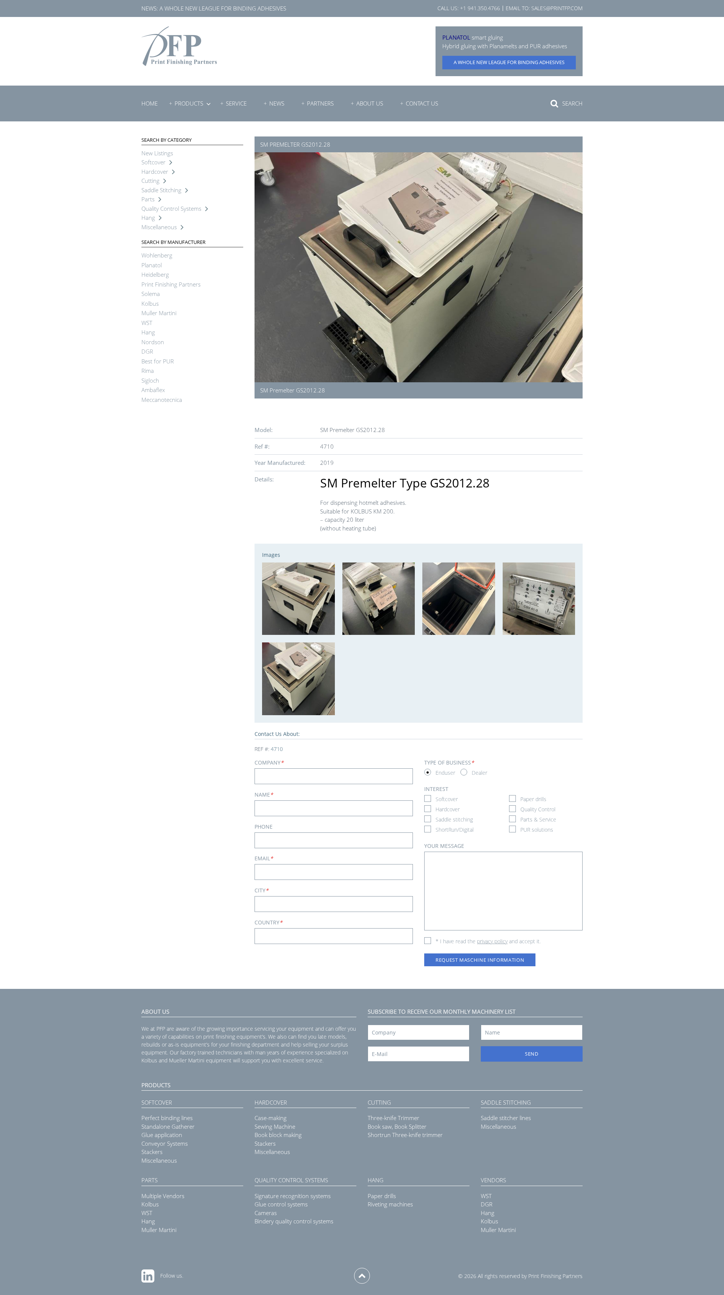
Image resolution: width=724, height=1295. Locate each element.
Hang (148, 217)
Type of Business (449, 762)
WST (146, 322)
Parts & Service (538, 819)
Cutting (150, 180)
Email (264, 858)
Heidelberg (155, 274)
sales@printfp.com (557, 8)
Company (269, 762)
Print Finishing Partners (171, 284)
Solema (150, 293)
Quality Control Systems (171, 208)
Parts (148, 199)
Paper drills (533, 799)
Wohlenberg (156, 255)
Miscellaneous (159, 227)
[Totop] (362, 1276)
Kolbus (150, 303)
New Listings (157, 153)
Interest (436, 788)
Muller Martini (158, 313)
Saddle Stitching (161, 190)
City (261, 890)
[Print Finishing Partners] (179, 46)
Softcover (153, 162)
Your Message (444, 845)
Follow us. (171, 1275)
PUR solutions (536, 829)
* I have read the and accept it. (488, 941)
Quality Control (537, 809)
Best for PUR (157, 361)
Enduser (445, 772)
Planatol (151, 265)
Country (268, 922)
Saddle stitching (454, 819)
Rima (147, 370)
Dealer (479, 772)
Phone (264, 826)
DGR (147, 351)
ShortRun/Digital (455, 829)
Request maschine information (480, 959)
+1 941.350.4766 (480, 8)
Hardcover (154, 171)
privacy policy (492, 941)
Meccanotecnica (161, 399)
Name (264, 794)
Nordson (152, 342)
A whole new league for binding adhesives (223, 8)
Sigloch (150, 380)
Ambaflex (153, 390)
